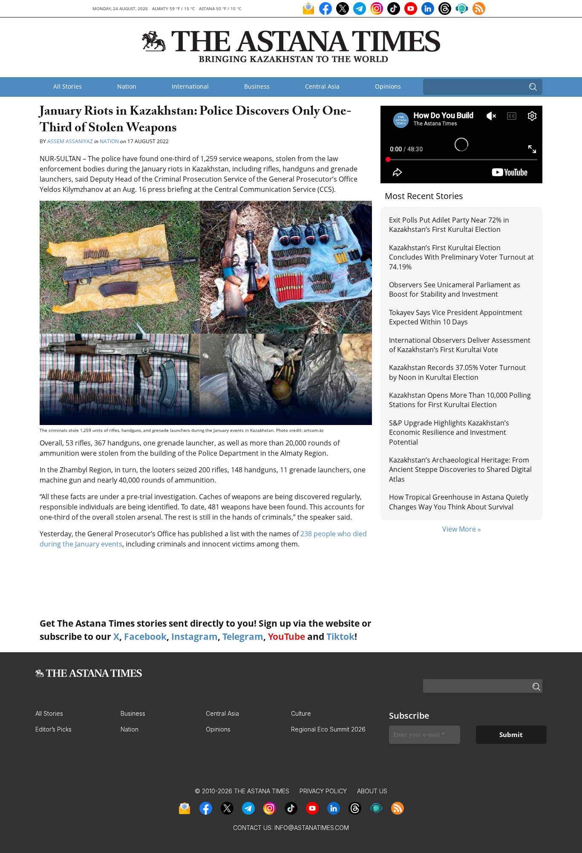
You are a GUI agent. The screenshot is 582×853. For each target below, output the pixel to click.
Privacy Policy (323, 791)
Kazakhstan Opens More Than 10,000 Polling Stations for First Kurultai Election (460, 399)
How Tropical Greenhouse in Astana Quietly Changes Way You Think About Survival (458, 501)
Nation (126, 86)
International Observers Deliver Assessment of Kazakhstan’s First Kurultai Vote (459, 344)
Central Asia (322, 86)
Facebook (145, 636)
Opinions (388, 86)
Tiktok (340, 636)
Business (257, 86)
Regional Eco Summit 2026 (328, 729)
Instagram (194, 636)
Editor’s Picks (53, 729)
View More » (461, 529)
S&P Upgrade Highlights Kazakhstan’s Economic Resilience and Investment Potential (449, 432)
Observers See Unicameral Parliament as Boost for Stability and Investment (454, 289)
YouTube (286, 636)
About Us (372, 791)
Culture (301, 713)
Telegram (242, 636)
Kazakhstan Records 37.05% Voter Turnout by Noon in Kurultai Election (457, 372)
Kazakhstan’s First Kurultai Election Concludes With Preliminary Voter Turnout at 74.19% (461, 257)
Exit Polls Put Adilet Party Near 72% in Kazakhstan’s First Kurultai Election (449, 224)
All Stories (67, 86)
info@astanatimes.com (311, 827)
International (190, 86)
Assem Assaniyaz (70, 141)
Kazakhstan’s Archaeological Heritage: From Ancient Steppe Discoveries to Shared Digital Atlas (460, 469)
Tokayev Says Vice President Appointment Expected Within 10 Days (455, 317)
